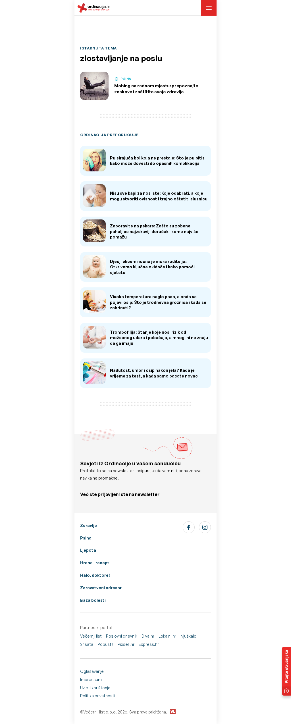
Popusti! (105, 644)
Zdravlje (88, 525)
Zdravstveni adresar (101, 587)
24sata (86, 644)
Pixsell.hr (126, 644)
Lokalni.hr (167, 636)
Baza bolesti (93, 600)
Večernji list (91, 636)
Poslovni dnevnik (121, 636)
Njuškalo (188, 636)
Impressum (91, 679)
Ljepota (88, 550)
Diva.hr (148, 636)
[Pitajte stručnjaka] (286, 671)
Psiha (86, 538)
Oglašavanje (92, 671)
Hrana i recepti (95, 562)
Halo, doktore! (95, 575)
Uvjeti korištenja (95, 687)
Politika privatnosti (97, 695)
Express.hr (149, 644)
